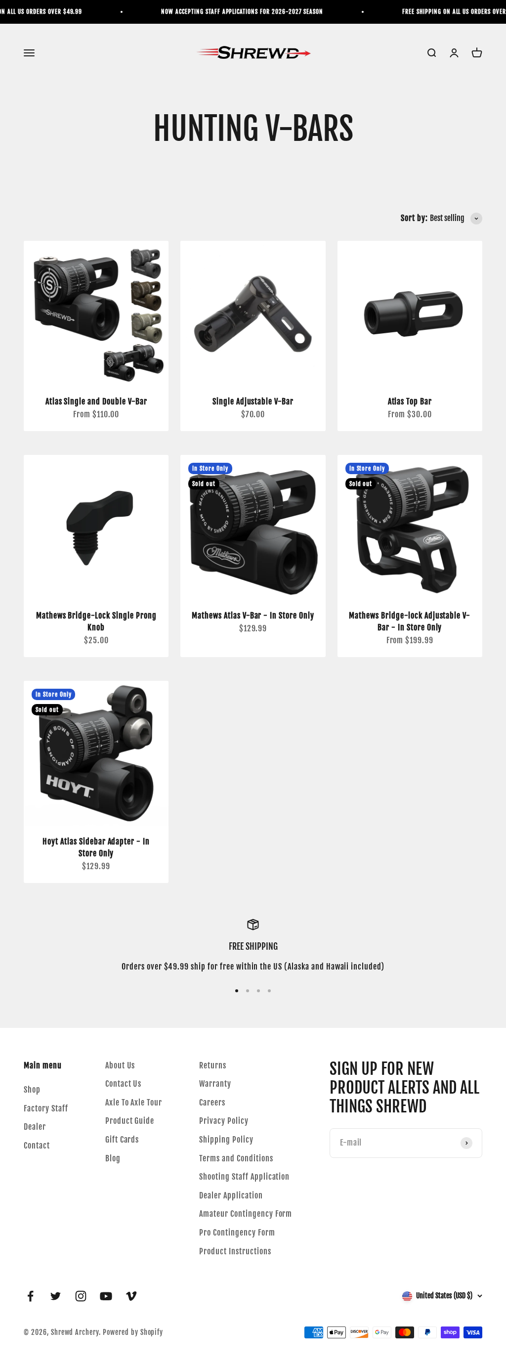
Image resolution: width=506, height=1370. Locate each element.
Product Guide (129, 1121)
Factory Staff (46, 1108)
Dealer (35, 1127)
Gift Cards (122, 1140)
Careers (212, 1102)
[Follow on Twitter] (55, 1296)
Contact (37, 1145)
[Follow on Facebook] (30, 1296)
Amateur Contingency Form (245, 1214)
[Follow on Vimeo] (131, 1296)
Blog (113, 1158)
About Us (120, 1065)
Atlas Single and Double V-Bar (96, 401)
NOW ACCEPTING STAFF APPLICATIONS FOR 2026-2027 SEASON (234, 11)
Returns (212, 1065)
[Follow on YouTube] (106, 1296)
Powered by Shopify (133, 1332)
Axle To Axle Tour (133, 1102)
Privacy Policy (223, 1121)
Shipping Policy (226, 1140)
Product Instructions (235, 1251)
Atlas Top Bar (410, 401)
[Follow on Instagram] (80, 1296)
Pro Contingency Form (237, 1232)
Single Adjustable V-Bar (253, 401)
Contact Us (123, 1084)
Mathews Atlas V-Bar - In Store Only (253, 615)
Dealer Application (230, 1195)
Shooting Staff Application (244, 1177)
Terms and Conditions (236, 1158)
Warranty (215, 1084)
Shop (32, 1090)
